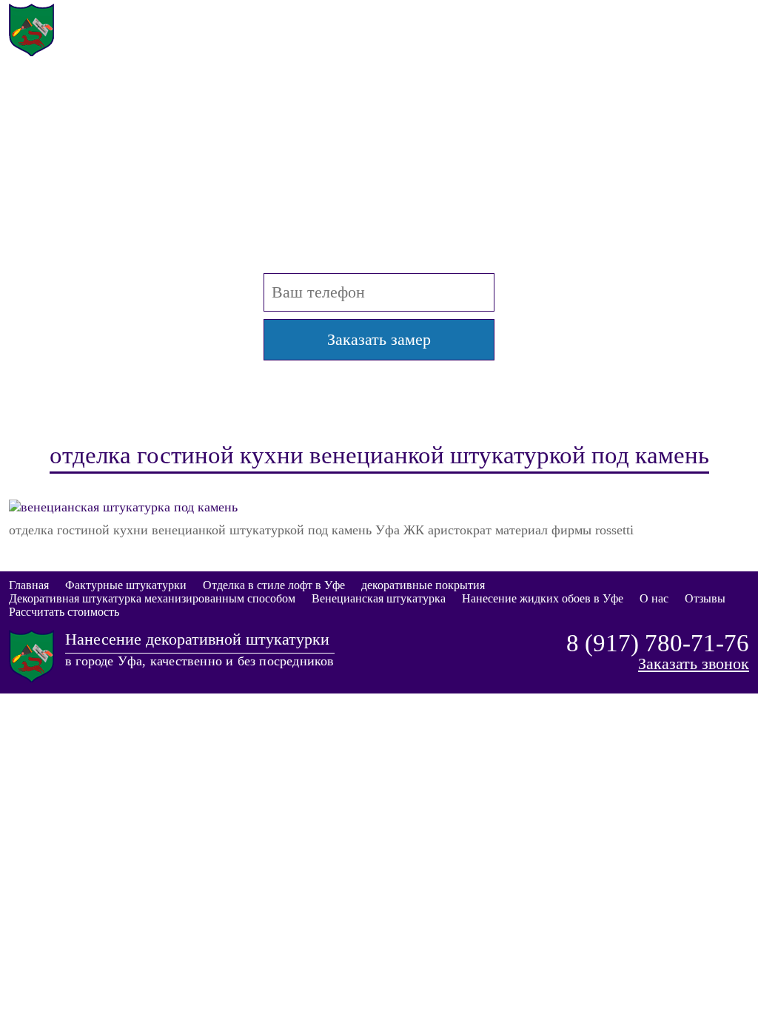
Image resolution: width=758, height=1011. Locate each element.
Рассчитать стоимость (64, 611)
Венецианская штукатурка (379, 598)
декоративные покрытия (423, 585)
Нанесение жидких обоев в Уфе (542, 598)
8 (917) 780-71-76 (657, 17)
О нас (654, 598)
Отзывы (705, 598)
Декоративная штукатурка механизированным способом (152, 598)
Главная (29, 585)
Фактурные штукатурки (126, 585)
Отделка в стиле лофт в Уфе (274, 585)
